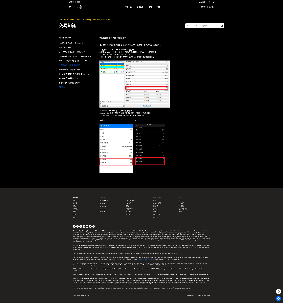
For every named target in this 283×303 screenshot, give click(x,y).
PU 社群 (128, 203)
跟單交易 (102, 212)
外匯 (74, 200)
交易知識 (106, 19)
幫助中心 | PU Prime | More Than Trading (75, 19)
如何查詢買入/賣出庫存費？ (69, 65)
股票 (74, 212)
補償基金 (181, 206)
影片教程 (128, 212)
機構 (78, 2)
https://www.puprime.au (145, 259)
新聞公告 (155, 212)
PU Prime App (103, 200)
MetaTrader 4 (103, 203)
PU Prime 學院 (130, 200)
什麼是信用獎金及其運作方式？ (71, 43)
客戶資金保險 (183, 209)
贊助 (159, 7)
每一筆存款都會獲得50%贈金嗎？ (72, 52)
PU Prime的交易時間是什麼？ (70, 70)
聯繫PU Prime (157, 215)
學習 (150, 7)
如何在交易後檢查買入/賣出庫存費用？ (74, 74)
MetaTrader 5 (103, 206)
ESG (180, 212)
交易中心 (128, 7)
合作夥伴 (71, 2)
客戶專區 (211, 7)
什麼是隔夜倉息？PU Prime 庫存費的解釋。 (76, 57)
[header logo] (75, 7)
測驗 (127, 206)
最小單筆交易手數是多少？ (69, 78)
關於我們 (155, 200)
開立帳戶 (203, 7)
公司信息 (140, 7)
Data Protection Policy (203, 295)
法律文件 (181, 203)
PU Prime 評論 (157, 203)
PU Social (102, 209)
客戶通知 (155, 209)
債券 (74, 217)
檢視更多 (62, 87)
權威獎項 (155, 206)
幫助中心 (155, 217)
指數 (74, 206)
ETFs (74, 215)
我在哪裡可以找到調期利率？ (70, 83)
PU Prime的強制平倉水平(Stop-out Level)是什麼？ (76, 61)
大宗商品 (75, 209)
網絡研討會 (129, 209)
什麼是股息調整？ (66, 48)
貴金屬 (75, 203)
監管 (180, 200)
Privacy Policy (190, 295)
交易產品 (75, 197)
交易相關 (96, 19)
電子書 (128, 215)
